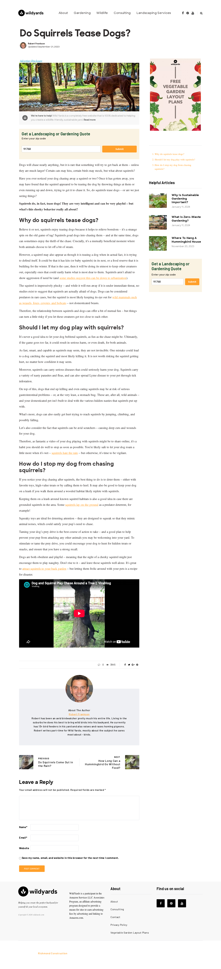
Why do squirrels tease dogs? (170, 154)
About (63, 13)
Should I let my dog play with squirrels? (175, 159)
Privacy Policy (118, 924)
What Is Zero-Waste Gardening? (186, 218)
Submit (120, 149)
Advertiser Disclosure (31, 60)
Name (23, 827)
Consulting (122, 13)
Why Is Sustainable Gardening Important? (185, 198)
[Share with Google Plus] (133, 664)
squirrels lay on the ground (81, 505)
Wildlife (102, 13)
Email (23, 837)
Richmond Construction (52, 953)
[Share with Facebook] (125, 664)
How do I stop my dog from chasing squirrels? (173, 166)
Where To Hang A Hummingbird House (186, 239)
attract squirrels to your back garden (44, 568)
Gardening (82, 13)
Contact (115, 917)
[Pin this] (137, 664)
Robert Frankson (36, 43)
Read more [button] (90, 119)
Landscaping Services (154, 13)
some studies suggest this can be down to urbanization (93, 278)
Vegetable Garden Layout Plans (129, 932)
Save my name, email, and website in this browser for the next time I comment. (70, 857)
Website (24, 848)
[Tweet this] (129, 664)
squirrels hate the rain (65, 453)
